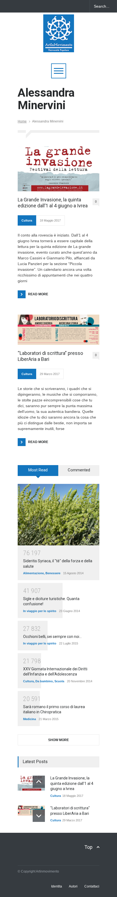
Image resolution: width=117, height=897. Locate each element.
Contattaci (91, 886)
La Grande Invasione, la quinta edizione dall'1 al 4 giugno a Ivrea (71, 783)
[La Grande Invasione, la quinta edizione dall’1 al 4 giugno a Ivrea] (58, 168)
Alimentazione (33, 573)
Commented (79, 470)
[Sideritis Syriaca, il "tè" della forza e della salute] (58, 514)
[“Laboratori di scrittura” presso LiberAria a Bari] (58, 330)
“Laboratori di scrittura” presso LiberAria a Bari (50, 356)
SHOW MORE (58, 740)
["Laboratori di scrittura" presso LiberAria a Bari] (31, 811)
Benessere (52, 573)
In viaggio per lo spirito (39, 611)
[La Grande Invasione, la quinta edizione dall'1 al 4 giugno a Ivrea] (31, 783)
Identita (56, 886)
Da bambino (44, 681)
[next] (39, 816)
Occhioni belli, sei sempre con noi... (52, 636)
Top (88, 847)
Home (22, 121)
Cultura (26, 220)
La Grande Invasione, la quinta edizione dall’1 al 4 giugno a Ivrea (53, 202)
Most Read (38, 470)
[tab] (38, 472)
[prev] (39, 782)
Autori (73, 886)
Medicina (29, 719)
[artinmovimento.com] (58, 45)
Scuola (59, 681)
